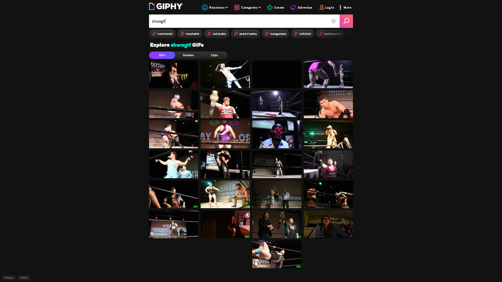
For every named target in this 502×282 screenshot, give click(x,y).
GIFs (162, 55)
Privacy (9, 277)
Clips (214, 55)
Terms (23, 277)
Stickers (188, 55)
